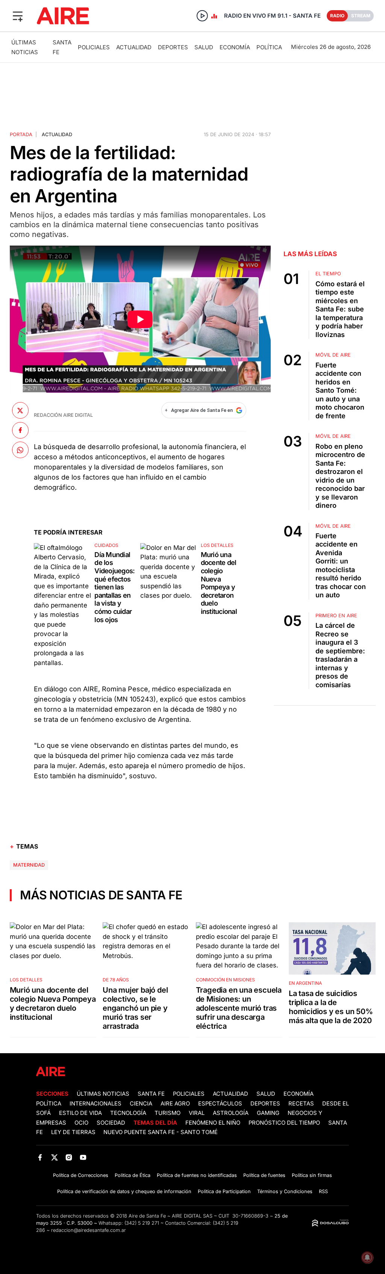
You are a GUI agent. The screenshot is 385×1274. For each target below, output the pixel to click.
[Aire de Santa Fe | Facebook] (40, 1157)
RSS (323, 1191)
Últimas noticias (103, 1093)
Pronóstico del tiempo (284, 1122)
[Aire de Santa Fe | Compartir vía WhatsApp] (20, 450)
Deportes (173, 47)
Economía (235, 47)
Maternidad (29, 865)
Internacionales (95, 1103)
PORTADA (21, 134)
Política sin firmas (312, 1175)
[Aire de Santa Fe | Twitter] (54, 1157)
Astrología (231, 1113)
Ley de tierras (74, 1132)
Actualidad (134, 47)
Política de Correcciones (80, 1175)
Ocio (81, 1122)
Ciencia (141, 1103)
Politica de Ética (132, 1175)
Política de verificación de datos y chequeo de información (124, 1191)
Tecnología (128, 1113)
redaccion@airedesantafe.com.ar (88, 1230)
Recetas (301, 1103)
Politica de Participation (224, 1191)
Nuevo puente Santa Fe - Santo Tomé (160, 1132)
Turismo (167, 1113)
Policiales (94, 47)
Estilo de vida (80, 1113)
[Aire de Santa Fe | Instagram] (69, 1157)
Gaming (268, 1113)
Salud (203, 47)
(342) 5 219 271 (141, 1223)
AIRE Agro (175, 1103)
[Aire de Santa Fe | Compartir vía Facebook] (20, 430)
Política (269, 47)
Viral (197, 1113)
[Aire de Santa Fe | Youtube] (83, 1157)
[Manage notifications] (367, 1257)
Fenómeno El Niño (212, 1122)
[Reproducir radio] (202, 15)
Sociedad (111, 1122)
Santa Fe (151, 1093)
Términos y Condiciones (284, 1191)
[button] (17, 15)
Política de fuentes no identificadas (197, 1175)
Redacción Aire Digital (63, 415)
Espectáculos (220, 1103)
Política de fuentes (264, 1175)
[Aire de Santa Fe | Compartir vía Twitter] (20, 410)
